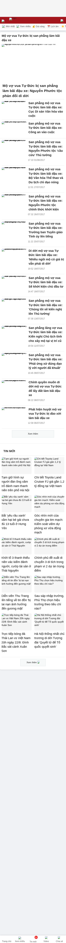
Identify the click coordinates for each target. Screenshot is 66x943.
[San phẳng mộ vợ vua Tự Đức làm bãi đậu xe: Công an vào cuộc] (14, 129)
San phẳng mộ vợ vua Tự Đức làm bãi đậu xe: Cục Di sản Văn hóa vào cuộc (45, 109)
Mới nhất (10, 26)
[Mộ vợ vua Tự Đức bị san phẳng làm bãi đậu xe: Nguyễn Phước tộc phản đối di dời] (33, 63)
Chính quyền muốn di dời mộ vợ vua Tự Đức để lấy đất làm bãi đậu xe (45, 389)
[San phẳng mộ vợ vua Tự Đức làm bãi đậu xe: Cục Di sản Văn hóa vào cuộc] (14, 108)
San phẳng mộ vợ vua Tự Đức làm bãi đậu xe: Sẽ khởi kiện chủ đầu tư (46, 282)
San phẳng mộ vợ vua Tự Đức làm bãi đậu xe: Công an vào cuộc (45, 128)
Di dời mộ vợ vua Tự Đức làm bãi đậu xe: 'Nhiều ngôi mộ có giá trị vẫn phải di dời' (46, 257)
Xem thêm (33, 434)
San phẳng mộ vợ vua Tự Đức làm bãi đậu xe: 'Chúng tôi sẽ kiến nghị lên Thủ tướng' (45, 307)
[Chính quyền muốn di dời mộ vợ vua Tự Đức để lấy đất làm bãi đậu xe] (14, 387)
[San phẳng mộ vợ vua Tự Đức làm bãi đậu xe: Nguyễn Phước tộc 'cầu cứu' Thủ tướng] (14, 147)
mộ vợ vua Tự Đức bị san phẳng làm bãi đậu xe (31, 38)
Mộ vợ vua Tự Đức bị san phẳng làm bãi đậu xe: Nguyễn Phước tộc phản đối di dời (32, 91)
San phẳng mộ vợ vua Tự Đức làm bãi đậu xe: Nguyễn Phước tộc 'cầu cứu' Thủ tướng (46, 148)
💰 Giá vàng (38, 26)
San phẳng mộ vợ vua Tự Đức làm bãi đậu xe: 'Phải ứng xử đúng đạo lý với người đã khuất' (45, 361)
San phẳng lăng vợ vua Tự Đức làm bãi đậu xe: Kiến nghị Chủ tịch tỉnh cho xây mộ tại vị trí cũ (45, 334)
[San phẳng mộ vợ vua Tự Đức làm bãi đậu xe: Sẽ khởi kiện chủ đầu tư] (14, 283)
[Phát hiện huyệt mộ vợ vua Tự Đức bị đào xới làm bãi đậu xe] (14, 414)
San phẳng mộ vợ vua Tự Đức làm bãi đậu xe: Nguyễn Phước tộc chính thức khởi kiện (45, 203)
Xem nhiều (25, 26)
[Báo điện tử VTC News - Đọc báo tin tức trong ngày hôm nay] (20, 20)
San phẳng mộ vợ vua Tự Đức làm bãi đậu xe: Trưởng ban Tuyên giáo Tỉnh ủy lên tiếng (46, 230)
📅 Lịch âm (53, 26)
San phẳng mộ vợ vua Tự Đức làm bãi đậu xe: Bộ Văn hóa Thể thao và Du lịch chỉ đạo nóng (46, 176)
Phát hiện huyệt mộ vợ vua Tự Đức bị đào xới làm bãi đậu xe (45, 414)
